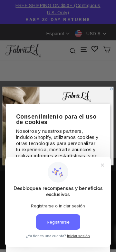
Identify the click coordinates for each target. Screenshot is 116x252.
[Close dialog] (111, 89)
